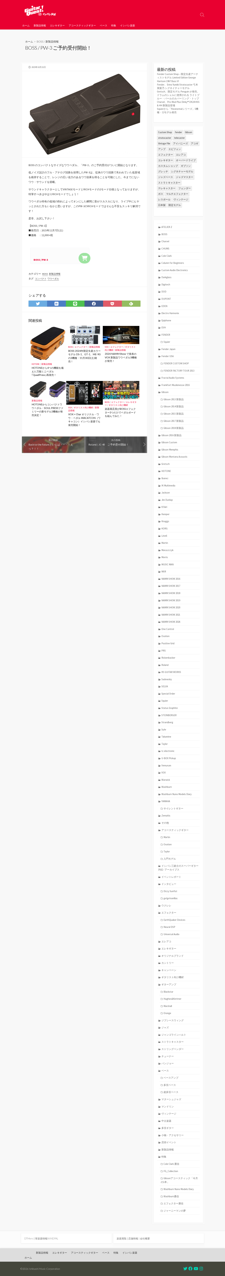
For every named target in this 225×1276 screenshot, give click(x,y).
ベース (103, 25)
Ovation (165, 636)
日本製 (162, 205)
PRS (163, 650)
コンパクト (40, 278)
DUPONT (166, 298)
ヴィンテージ (180, 199)
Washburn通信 (171, 1196)
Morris (164, 557)
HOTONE (36, 364)
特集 (113, 25)
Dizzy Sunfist (170, 891)
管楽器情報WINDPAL (46, 1238)
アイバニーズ (180, 143)
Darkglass (166, 277)
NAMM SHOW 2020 (170, 607)
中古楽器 (166, 1120)
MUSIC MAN (167, 564)
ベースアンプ (171, 1077)
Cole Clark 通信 (171, 1163)
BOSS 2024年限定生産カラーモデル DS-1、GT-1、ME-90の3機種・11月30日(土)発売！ (84, 356)
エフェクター (81, 347)
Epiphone (166, 320)
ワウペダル (53, 278)
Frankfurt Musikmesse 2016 (175, 385)
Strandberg (167, 722)
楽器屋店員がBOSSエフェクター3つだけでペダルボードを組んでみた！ (120, 412)
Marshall (168, 1006)
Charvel (165, 241)
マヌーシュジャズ (171, 1099)
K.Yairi (164, 506)
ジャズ (165, 1027)
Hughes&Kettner (172, 998)
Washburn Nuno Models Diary (176, 794)
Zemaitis (165, 815)
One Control (167, 629)
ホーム (26, 25)
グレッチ (163, 171)
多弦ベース (170, 1085)
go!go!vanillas (171, 898)
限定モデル (175, 205)
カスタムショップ (168, 165)
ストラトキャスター (169, 182)
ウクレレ (166, 905)
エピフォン (175, 149)
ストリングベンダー (172, 1049)
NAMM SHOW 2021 (170, 614)
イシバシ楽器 (127, 25)
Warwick (165, 779)
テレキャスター (166, 188)
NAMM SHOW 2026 (170, 621)
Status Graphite (169, 708)
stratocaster (164, 137)
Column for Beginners (172, 262)
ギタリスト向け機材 (83, 407)
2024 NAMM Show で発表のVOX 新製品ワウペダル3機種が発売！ (121, 357)
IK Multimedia (168, 485)
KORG (164, 528)
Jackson (165, 492)
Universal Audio (171, 934)
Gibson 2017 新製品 (174, 420)
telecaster (179, 137)
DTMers (28, 1238)
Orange (167, 1013)
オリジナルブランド (172, 955)
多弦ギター (167, 1128)
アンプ (162, 149)
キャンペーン (168, 970)
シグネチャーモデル (182, 171)
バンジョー (167, 1063)
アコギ (194, 143)
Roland (165, 665)
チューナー (167, 1056)
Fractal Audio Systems (172, 377)
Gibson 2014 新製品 (174, 406)
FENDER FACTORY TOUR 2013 (179, 370)
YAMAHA (165, 801)
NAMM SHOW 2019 (170, 600)
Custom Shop (165, 132)
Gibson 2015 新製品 (174, 413)
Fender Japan (168, 349)
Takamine (166, 736)
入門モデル (170, 858)
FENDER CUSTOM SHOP (176, 363)
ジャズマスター (184, 177)
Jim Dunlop (167, 499)
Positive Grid (167, 643)
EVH (163, 327)
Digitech (165, 284)
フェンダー (184, 188)
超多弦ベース (171, 1092)
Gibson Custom (169, 442)
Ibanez (164, 478)
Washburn (166, 786)
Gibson (188, 132)
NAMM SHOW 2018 (170, 593)
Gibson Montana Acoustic (174, 456)
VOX (107, 347)
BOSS (40, 41)
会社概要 (145, 1238)
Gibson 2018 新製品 (174, 428)
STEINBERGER (169, 715)
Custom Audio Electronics (174, 270)
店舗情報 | (134, 1238)
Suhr (163, 729)
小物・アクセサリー (172, 1135)
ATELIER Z (166, 227)
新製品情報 (40, 25)
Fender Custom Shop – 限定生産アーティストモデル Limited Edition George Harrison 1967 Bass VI (177, 77)
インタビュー (168, 883)
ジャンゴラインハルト (173, 1034)
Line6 (164, 535)
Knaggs (165, 521)
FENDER (165, 334)
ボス (160, 193)
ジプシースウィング (172, 1020)
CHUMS (165, 248)
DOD (163, 291)
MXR (163, 571)
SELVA (164, 686)
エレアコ (181, 154)
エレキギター (57, 25)
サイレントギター (173, 808)
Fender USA (167, 356)
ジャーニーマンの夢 (175, 1210)
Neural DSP (169, 926)
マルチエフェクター (177, 193)
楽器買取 (122, 1238)
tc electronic (167, 751)
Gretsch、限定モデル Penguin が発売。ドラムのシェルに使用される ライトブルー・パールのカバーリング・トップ (178, 95)
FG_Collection (171, 1171)
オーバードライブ (186, 160)
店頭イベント (168, 1142)
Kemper (165, 514)
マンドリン (167, 1106)
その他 (165, 822)
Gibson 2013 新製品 (174, 399)
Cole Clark (166, 255)
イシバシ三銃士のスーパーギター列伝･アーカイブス (178, 867)
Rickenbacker (168, 657)
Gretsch (165, 463)
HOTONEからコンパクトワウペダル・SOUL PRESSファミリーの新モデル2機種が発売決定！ (47, 410)
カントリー (167, 962)
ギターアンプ (168, 984)
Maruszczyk (167, 550)
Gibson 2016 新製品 (171, 435)
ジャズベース (165, 177)
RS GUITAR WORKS (171, 672)
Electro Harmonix (170, 313)
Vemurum (166, 765)
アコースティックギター (82, 25)
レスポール (164, 199)
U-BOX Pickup (168, 758)
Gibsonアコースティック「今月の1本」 (179, 1180)
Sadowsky (166, 679)
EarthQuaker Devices (174, 919)
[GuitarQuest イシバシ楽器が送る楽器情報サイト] (40, 10)
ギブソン (186, 165)
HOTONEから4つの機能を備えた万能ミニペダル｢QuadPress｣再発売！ (48, 371)
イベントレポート (171, 876)
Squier (167, 341)
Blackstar (168, 991)
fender (178, 132)
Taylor (164, 743)
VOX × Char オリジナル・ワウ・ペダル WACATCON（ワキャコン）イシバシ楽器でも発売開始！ (84, 419)
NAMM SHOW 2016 (170, 578)
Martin (164, 542)
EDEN (164, 306)
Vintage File (164, 143)
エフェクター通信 (173, 1203)
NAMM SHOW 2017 (170, 585)
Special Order (168, 693)
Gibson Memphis (169, 449)
